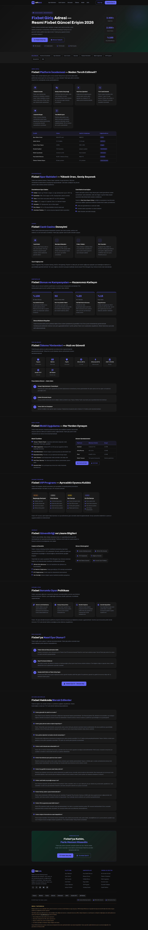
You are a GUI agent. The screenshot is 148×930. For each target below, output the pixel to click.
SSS (88, 2)
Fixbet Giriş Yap (41, 40)
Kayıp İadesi (86, 882)
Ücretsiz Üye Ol (84, 855)
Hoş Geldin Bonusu (87, 873)
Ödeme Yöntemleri (86, 55)
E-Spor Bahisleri (69, 884)
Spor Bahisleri (52, 2)
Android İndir (83, 463)
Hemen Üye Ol (111, 2)
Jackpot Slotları (68, 887)
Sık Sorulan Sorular (106, 873)
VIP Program (108, 55)
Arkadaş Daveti (86, 887)
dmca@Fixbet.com (45, 914)
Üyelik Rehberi (104, 887)
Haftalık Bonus (86, 879)
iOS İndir (95, 463)
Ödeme (77, 2)
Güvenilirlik (36, 59)
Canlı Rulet (67, 882)
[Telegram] (40, 887)
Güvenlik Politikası (105, 884)
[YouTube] (43, 887)
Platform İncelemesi (45, 55)
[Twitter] (33, 887)
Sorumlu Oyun (104, 882)
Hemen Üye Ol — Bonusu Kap (75, 683)
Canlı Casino (61, 2)
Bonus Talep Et (57, 40)
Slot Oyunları (68, 879)
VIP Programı (86, 884)
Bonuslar (70, 2)
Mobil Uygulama (98, 55)
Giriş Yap (99, 2)
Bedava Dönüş (86, 876)
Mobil (82, 2)
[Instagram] (36, 887)
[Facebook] (47, 887)
